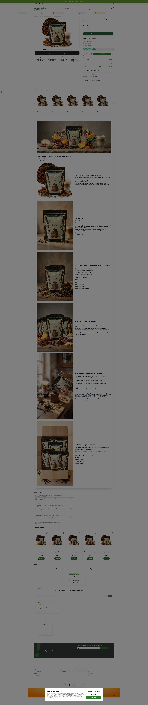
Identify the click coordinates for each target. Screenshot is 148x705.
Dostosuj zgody (93, 694)
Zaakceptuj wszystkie (93, 697)
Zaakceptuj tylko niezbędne (94, 691)
